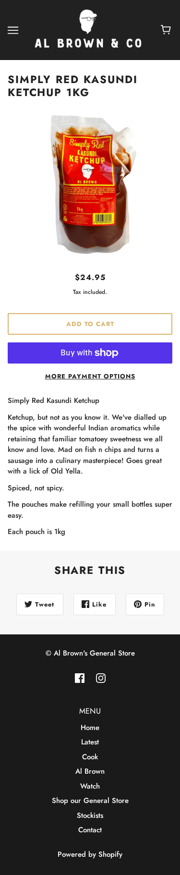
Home (90, 727)
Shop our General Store (90, 800)
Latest (90, 742)
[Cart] (167, 30)
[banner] (88, 29)
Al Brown (90, 771)
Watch (90, 786)
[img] (79, 678)
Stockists (90, 815)
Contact (90, 830)
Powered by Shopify (90, 854)
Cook (90, 757)
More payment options (90, 376)
